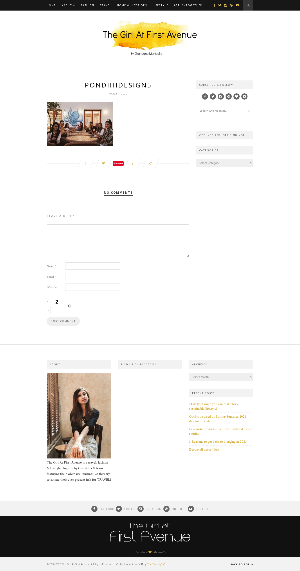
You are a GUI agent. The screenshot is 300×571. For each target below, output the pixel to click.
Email (51, 277)
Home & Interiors (132, 5)
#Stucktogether (188, 5)
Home (51, 5)
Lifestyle (160, 5)
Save (120, 163)
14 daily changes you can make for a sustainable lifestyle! (214, 406)
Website (52, 287)
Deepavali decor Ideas (204, 449)
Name (51, 266)
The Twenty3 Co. (157, 564)
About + (68, 5)
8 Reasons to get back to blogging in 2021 (217, 441)
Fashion (87, 5)
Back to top (240, 564)
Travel (105, 5)
